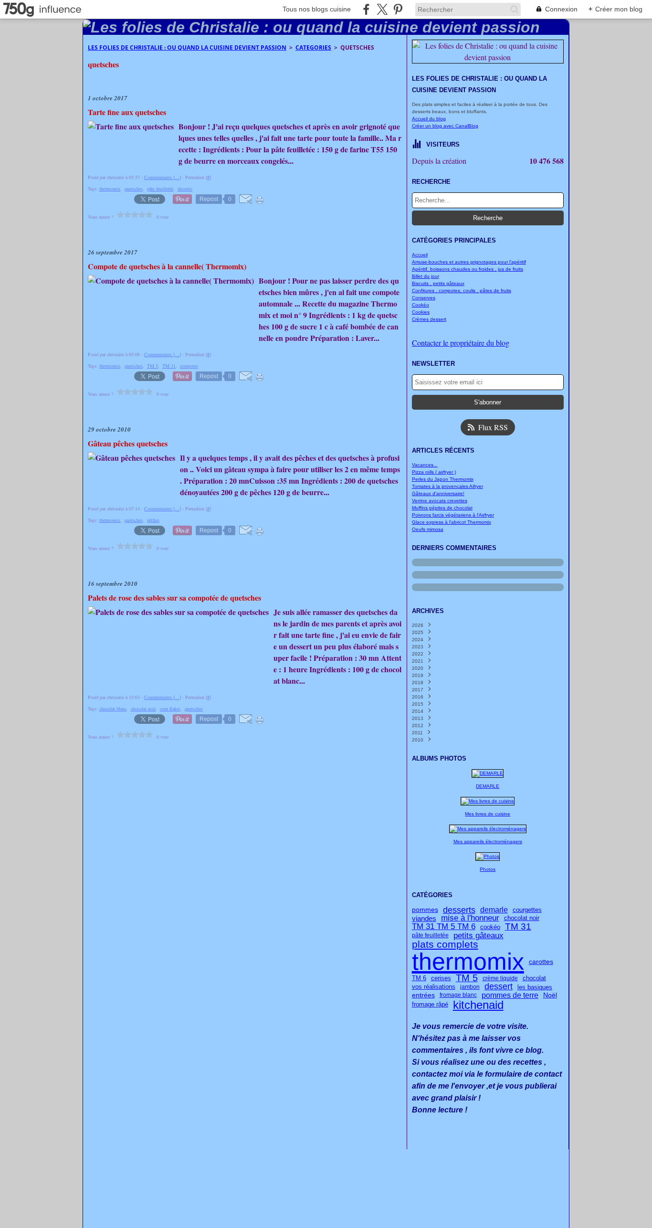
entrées (423, 995)
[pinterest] (398, 9)
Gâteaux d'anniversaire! (438, 493)
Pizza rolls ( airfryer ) (434, 472)
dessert (498, 987)
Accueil (420, 254)
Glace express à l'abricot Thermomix (451, 522)
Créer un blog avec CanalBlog (445, 125)
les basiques (534, 987)
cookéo (490, 927)
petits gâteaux (478, 936)
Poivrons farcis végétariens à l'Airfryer (453, 515)
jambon (470, 987)
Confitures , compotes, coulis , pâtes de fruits (461, 290)
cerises (441, 978)
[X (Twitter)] (382, 9)
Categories (313, 47)
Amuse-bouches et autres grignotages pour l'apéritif (469, 262)
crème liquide (500, 978)
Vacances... (425, 464)
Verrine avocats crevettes (439, 500)
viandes (424, 918)
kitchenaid (478, 1005)
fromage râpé (430, 1005)
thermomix (468, 962)
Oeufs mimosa (427, 529)
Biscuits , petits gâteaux (438, 283)
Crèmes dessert (429, 319)
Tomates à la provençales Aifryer (447, 486)
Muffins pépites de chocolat (442, 507)
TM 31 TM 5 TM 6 (443, 927)
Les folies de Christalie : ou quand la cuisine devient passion (187, 47)
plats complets (445, 945)
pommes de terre (510, 995)
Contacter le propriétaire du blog (460, 343)
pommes (425, 910)
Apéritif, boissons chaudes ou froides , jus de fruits (467, 269)
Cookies (421, 312)
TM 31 (518, 927)
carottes (541, 961)
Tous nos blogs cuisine (317, 9)
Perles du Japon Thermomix (442, 479)
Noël (550, 995)
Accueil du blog (429, 118)
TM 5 (467, 978)
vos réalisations (433, 987)
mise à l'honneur (470, 918)
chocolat (534, 978)
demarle (494, 910)
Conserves (423, 297)
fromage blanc (458, 995)
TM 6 (419, 978)
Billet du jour (425, 276)
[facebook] (366, 9)
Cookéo (420, 304)
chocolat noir (521, 918)
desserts (459, 910)
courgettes (527, 910)
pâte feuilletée (430, 935)
